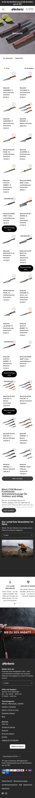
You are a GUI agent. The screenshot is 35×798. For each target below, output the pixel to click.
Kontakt (4, 737)
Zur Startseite (8, 58)
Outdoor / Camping (8, 707)
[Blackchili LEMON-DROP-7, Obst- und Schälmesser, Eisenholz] (25, 358)
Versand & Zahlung (8, 727)
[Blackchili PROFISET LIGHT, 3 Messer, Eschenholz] (25, 461)
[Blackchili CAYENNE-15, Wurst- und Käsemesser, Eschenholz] (25, 289)
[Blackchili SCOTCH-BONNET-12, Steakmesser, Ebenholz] (9, 358)
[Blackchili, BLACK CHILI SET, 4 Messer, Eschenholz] (9, 397)
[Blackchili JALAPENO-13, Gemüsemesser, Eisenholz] (25, 85)
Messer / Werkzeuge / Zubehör (13, 703)
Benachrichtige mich (9, 229)
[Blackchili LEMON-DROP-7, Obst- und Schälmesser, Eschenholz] (25, 179)
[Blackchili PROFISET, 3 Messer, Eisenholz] (25, 116)
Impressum (5, 788)
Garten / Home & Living (10, 710)
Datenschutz (27, 785)
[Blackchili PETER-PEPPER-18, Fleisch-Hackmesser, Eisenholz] (25, 214)
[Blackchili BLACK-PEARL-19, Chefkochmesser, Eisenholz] (9, 147)
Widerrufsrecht (7, 781)
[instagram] (6, 793)
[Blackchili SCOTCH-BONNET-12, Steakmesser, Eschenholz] (25, 322)
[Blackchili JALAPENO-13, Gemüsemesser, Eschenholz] (9, 322)
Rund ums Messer (8, 734)
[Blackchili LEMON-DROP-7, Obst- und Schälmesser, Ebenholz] (9, 214)
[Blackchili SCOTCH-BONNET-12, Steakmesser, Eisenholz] (9, 179)
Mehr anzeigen (17, 478)
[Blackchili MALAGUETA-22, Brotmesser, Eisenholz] (9, 252)
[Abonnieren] (31, 535)
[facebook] (3, 793)
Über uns (5, 724)
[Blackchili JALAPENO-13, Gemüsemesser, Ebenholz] (25, 147)
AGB (20, 785)
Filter (7, 68)
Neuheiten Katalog (8, 713)
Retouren (5, 730)
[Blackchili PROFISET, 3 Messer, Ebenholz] (9, 461)
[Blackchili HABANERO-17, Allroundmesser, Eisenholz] (9, 85)
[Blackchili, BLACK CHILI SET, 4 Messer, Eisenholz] (25, 397)
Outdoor (11, 503)
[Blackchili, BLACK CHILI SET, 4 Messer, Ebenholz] (9, 431)
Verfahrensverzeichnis (9, 785)
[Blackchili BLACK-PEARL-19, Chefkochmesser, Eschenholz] (9, 289)
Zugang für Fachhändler (10, 740)
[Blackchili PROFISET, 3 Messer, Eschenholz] (25, 431)
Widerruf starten (17, 746)
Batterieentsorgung (20, 781)
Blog (3, 717)
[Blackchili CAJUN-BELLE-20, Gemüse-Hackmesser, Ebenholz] (25, 252)
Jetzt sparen (17, 638)
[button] (3, 9)
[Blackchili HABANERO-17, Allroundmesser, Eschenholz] (9, 116)
